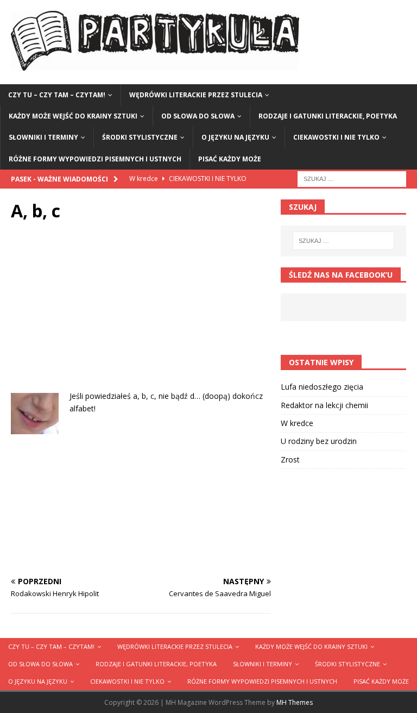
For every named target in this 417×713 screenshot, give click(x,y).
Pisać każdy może (229, 159)
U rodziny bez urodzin (319, 441)
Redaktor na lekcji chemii (324, 405)
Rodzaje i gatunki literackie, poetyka (327, 116)
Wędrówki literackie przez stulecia (195, 94)
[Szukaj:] (352, 178)
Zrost (290, 459)
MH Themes (294, 702)
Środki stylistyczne (140, 137)
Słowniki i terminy (43, 137)
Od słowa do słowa (198, 116)
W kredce (297, 423)
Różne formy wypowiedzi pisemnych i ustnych (95, 159)
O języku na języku (235, 137)
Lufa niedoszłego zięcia (322, 386)
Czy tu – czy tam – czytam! (56, 94)
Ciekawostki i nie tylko (336, 137)
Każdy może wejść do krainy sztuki (73, 116)
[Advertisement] (141, 314)
